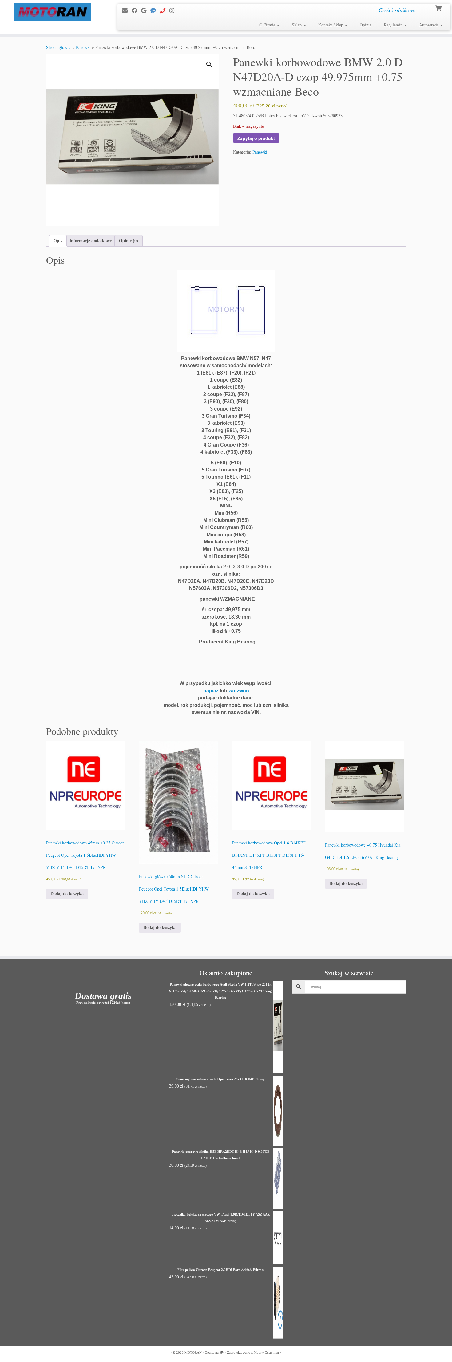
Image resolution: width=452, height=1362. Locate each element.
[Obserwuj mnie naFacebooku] (136, 11)
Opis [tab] (58, 240)
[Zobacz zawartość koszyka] (439, 7)
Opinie (365, 25)
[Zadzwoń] (164, 11)
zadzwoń (238, 690)
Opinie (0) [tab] (128, 240)
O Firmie (267, 25)
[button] (209, 64)
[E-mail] (127, 11)
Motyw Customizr (266, 1352)
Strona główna (58, 47)
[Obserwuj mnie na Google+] (145, 11)
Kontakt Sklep (331, 25)
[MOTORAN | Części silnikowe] (52, 12)
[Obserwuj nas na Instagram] (173, 11)
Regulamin (394, 25)
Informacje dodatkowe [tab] (90, 240)
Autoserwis (429, 25)
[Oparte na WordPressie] (222, 1351)
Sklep (297, 25)
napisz (211, 690)
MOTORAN (193, 1352)
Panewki (83, 47)
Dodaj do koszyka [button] (67, 893)
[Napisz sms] (155, 11)
